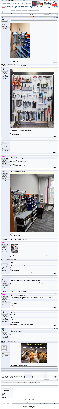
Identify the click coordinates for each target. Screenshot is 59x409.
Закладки (5, 13)
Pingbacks (3, 395)
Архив (56, 403)
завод (11, 382)
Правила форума (4, 397)
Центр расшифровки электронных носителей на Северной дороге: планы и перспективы (12, 376)
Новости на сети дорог (42, 6)
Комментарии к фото (39, 13)
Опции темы (49, 16)
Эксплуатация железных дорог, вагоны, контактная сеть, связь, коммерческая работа (25, 6)
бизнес (3, 382)
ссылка (56, 17)
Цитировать (54, 136)
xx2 (32, 376)
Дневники (18, 0)
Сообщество (28, 13)
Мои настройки (3, 12)
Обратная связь (42, 403)
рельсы (17, 382)
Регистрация (56, 0)
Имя (48, 6)
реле (19, 382)
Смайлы (2, 393)
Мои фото (3, 11)
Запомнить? (56, 6)
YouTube (34, 382)
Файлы (21, 0)
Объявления (25, 0)
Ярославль (37, 382)
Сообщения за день (51, 13)
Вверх (58, 403)
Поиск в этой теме (54, 16)
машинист (22, 382)
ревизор (14, 382)
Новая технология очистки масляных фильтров (7, 377)
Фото (9, 0)
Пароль (49, 7)
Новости (38, 6)
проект (26, 382)
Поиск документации (34, 375)
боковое (8, 382)
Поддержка (20, 13)
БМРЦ (5, 382)
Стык (31, 382)
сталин (29, 382)
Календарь (29, 10)
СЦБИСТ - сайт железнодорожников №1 (7, 6)
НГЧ (13, 171)
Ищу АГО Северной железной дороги (6, 375)
